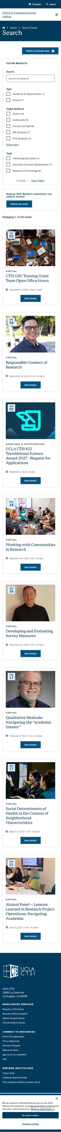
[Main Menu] (56, 14)
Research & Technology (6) (27, 170)
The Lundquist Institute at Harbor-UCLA (21, 1082)
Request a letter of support (15, 1013)
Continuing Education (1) (26, 158)
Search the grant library (13, 1018)
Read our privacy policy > (42, 1109)
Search (10, 71)
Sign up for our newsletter (14, 1054)
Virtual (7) (18, 100)
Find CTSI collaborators (13, 1036)
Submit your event (19, 203)
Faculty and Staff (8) (23, 126)
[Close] (56, 1098)
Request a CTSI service (13, 1009)
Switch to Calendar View (37, 50)
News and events (10, 1050)
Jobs (5, 1059)
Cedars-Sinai (8, 1073)
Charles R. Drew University (15, 1077)
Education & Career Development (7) (32, 164)
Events (13, 27)
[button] (34, 4)
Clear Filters (37, 180)
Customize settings (30, 1124)
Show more (12, 144)
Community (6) (20, 119)
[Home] (4, 27)
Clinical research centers (14, 1022)
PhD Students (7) (22, 138)
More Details (31, 298)
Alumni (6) (18, 113)
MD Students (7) (21, 132)
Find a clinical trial (11, 1041)
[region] (30, 1112)
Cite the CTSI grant (11, 1045)
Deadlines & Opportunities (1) (29, 93)
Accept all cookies (30, 1115)
